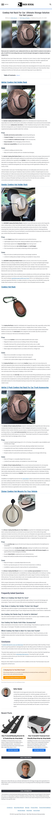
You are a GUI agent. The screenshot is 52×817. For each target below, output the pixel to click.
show (18, 75)
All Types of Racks (25, 17)
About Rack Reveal (19, 807)
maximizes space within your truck (20, 278)
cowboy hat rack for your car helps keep (12, 644)
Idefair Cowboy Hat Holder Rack (14, 82)
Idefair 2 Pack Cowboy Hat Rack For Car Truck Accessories (25, 387)
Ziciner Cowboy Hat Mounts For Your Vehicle (19, 491)
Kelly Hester (14, 17)
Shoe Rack (29, 810)
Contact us (10, 807)
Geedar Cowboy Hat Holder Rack (14, 184)
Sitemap (27, 807)
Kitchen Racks (21, 810)
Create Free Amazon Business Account (14, 677)
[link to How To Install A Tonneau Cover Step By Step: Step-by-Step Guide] (39, 724)
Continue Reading (13, 750)
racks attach (25, 478)
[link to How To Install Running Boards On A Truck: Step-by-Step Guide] (13, 724)
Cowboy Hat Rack (8, 287)
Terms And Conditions (45, 807)
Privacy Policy (34, 807)
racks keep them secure (22, 654)
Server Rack (36, 810)
